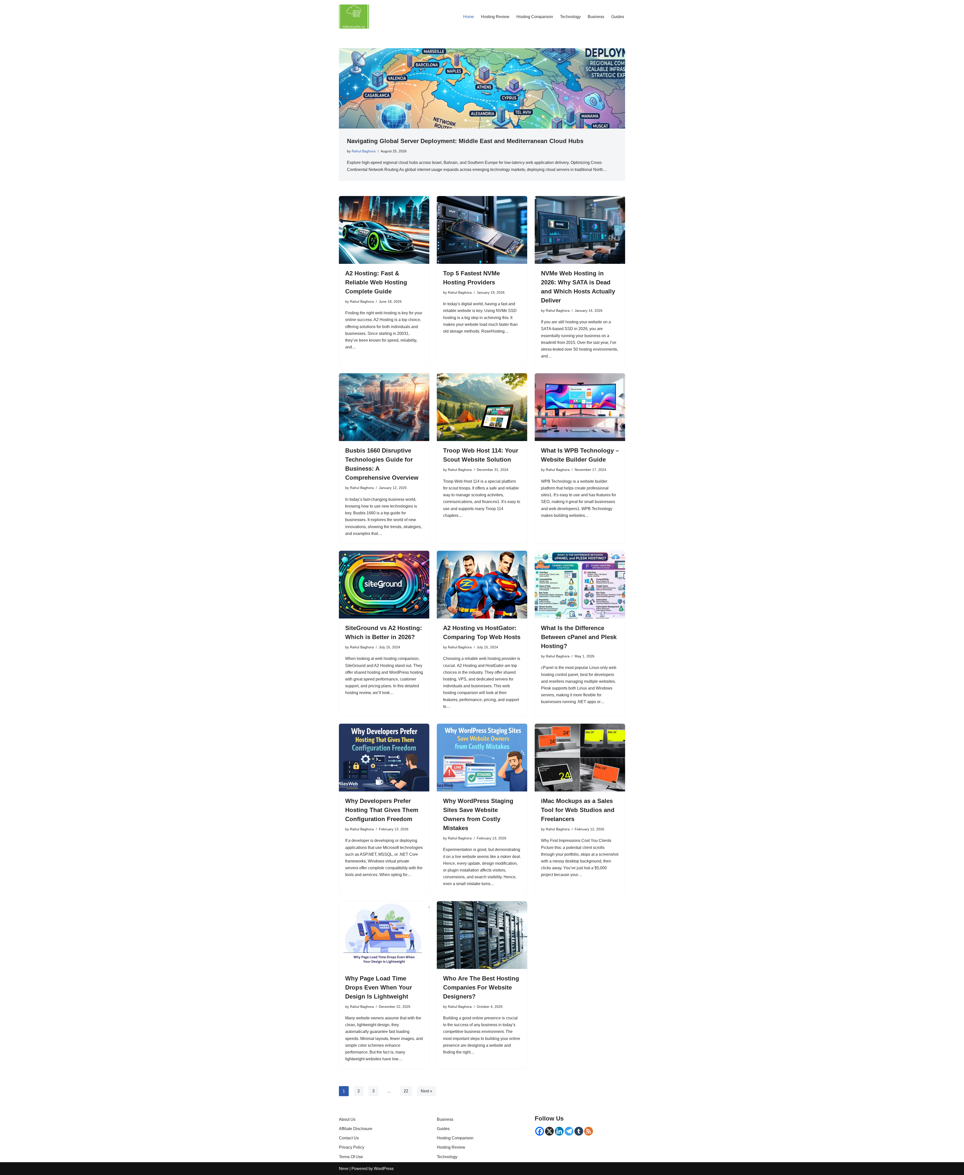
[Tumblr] (578, 1131)
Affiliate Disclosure (355, 1129)
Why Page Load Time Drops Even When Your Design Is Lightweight (378, 987)
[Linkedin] (559, 1131)
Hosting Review (495, 17)
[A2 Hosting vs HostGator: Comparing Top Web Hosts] (482, 585)
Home (468, 17)
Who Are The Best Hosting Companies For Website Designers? (481, 987)
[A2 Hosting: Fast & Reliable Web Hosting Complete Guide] (384, 230)
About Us (347, 1119)
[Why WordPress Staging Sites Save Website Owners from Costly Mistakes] (482, 757)
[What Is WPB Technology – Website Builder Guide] (580, 407)
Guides (617, 17)
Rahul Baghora (364, 151)
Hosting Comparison (534, 17)
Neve (343, 1168)
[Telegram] (569, 1131)
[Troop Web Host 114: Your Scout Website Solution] (482, 407)
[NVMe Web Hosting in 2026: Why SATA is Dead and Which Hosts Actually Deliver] (580, 230)
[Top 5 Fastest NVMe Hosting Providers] (482, 230)
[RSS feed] (588, 1131)
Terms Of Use (351, 1157)
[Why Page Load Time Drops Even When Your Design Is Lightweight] (384, 935)
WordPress (384, 1168)
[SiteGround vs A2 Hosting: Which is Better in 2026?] (384, 585)
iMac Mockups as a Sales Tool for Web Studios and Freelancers (578, 809)
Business (596, 17)
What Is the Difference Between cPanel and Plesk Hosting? (579, 637)
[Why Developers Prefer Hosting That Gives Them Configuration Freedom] (384, 757)
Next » (426, 1091)
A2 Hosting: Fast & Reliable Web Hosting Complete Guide (376, 282)
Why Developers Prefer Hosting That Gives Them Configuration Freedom (381, 809)
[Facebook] (539, 1131)
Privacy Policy (351, 1147)
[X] (549, 1131)
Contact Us (349, 1138)
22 (406, 1091)
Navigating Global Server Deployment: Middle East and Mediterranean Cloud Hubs (465, 141)
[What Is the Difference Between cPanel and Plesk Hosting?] (580, 585)
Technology (570, 17)
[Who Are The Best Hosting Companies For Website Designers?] (482, 935)
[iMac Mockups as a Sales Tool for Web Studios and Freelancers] (580, 757)
